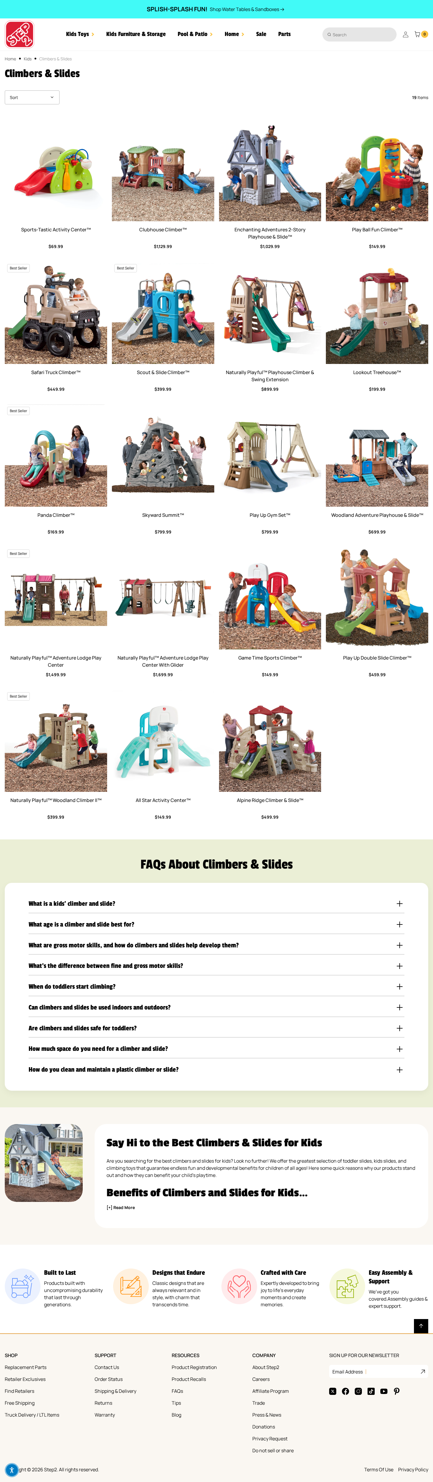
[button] (80, 34)
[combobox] (359, 34)
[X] (332, 1391)
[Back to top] (421, 1326)
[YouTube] (383, 1391)
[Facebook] (345, 1391)
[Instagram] (358, 1391)
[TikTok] (371, 1391)
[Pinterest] (396, 1391)
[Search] (329, 34)
